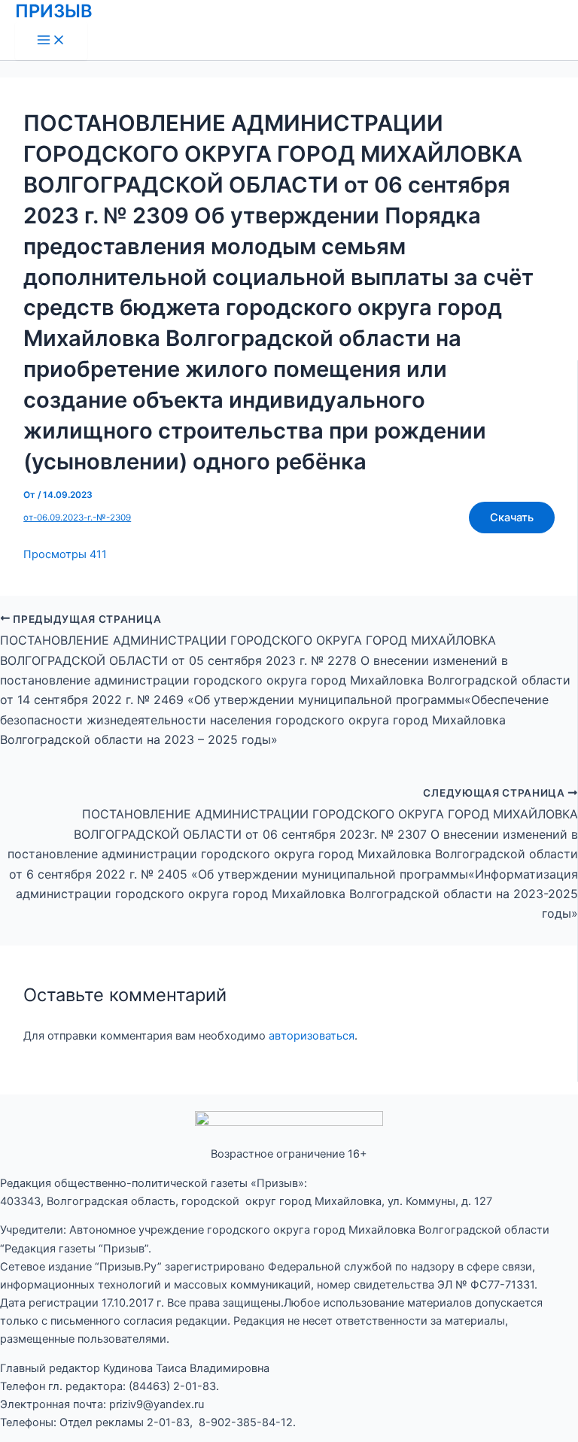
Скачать (512, 517)
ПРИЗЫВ (54, 11)
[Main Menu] (51, 41)
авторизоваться (311, 1036)
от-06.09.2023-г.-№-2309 (77, 517)
